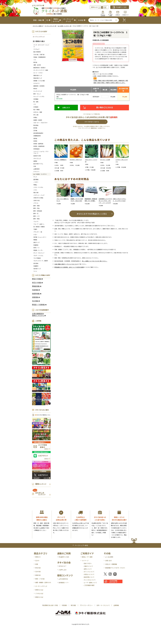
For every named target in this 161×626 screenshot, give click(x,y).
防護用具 (35, 245)
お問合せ (118, 15)
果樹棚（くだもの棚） (39, 81)
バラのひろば (39, 593)
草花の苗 (38, 568)
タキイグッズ (37, 158)
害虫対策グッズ (37, 78)
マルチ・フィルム (38, 255)
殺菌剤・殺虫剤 (37, 120)
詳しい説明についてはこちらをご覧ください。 (94, 261)
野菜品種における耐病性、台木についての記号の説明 (68, 267)
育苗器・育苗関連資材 (39, 57)
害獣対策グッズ (37, 75)
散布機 (35, 128)
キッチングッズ (37, 91)
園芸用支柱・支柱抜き (39, 67)
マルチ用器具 (37, 258)
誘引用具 (35, 263)
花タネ (37, 560)
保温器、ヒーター (38, 250)
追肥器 (35, 161)
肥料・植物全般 (37, 211)
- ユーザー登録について (90, 582)
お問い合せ (108, 560)
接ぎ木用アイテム (38, 164)
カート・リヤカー (38, 73)
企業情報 (116, 605)
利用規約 (64, 605)
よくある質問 (109, 557)
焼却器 (35, 138)
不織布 (35, 229)
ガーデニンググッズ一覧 (50, 26)
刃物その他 (36, 200)
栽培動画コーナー (64, 582)
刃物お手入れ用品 (38, 198)
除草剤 (35, 141)
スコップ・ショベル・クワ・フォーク (41, 152)
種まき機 (35, 192)
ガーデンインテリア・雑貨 (40, 70)
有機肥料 (35, 266)
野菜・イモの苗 (39, 579)
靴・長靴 (35, 102)
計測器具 (35, 107)
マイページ (85, 560)
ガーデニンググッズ (39, 37)
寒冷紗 (35, 88)
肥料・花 (35, 213)
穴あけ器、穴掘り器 (38, 54)
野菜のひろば (39, 590)
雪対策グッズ (37, 268)
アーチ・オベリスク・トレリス (41, 45)
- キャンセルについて (89, 580)
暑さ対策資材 (37, 52)
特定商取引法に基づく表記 (50, 605)
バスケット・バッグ (38, 195)
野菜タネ (38, 557)
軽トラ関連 (36, 109)
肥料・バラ (36, 216)
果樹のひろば (39, 597)
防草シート (36, 248)
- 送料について (87, 569)
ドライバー (36, 171)
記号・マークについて (103, 605)
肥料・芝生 (36, 208)
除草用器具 (36, 149)
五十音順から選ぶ (39, 41)
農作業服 (35, 179)
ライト (35, 271)
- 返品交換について (88, 577)
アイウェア (36, 49)
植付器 (35, 62)
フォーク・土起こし (38, 224)
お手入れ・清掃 (37, 112)
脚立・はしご (37, 94)
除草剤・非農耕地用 (38, 146)
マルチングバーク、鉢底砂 (40, 261)
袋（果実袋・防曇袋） (39, 227)
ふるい (35, 234)
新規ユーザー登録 (87, 557)
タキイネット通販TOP (38, 26)
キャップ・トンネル (38, 96)
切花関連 (35, 99)
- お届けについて (88, 566)
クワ (34, 104)
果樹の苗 (38, 575)
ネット (35, 177)
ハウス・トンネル (38, 187)
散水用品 (35, 125)
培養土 (35, 185)
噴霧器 (35, 240)
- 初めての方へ (87, 563)
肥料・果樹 (36, 206)
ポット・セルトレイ (38, 253)
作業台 (35, 117)
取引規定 (73, 605)
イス (34, 60)
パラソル (35, 203)
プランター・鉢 (37, 232)
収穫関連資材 (37, 136)
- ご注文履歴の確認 (88, 585)
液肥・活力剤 (37, 65)
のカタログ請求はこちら (42, 415)
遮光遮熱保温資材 (38, 133)
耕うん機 (35, 115)
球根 (36, 564)
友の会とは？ (62, 566)
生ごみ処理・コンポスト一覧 (64, 26)
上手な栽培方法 (63, 579)
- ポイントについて (88, 572)
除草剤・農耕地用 (38, 144)
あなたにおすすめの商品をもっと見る (92, 213)
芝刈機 (35, 130)
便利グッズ (36, 242)
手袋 (34, 166)
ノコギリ (35, 182)
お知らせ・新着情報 (111, 564)
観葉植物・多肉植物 (38, 86)
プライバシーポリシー (86, 605)
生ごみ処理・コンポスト (40, 174)
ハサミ (35, 190)
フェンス (35, 221)
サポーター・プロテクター (40, 123)
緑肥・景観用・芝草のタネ (43, 582)
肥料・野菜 (36, 219)
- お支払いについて (88, 574)
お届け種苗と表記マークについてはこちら (65, 264)
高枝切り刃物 (37, 156)
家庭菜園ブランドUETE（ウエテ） (115, 568)
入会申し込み (62, 570)
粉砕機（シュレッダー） (40, 237)
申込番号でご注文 (64, 557)
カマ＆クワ (36, 83)
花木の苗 (38, 571)
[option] (62, 158)
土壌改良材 (36, 169)
